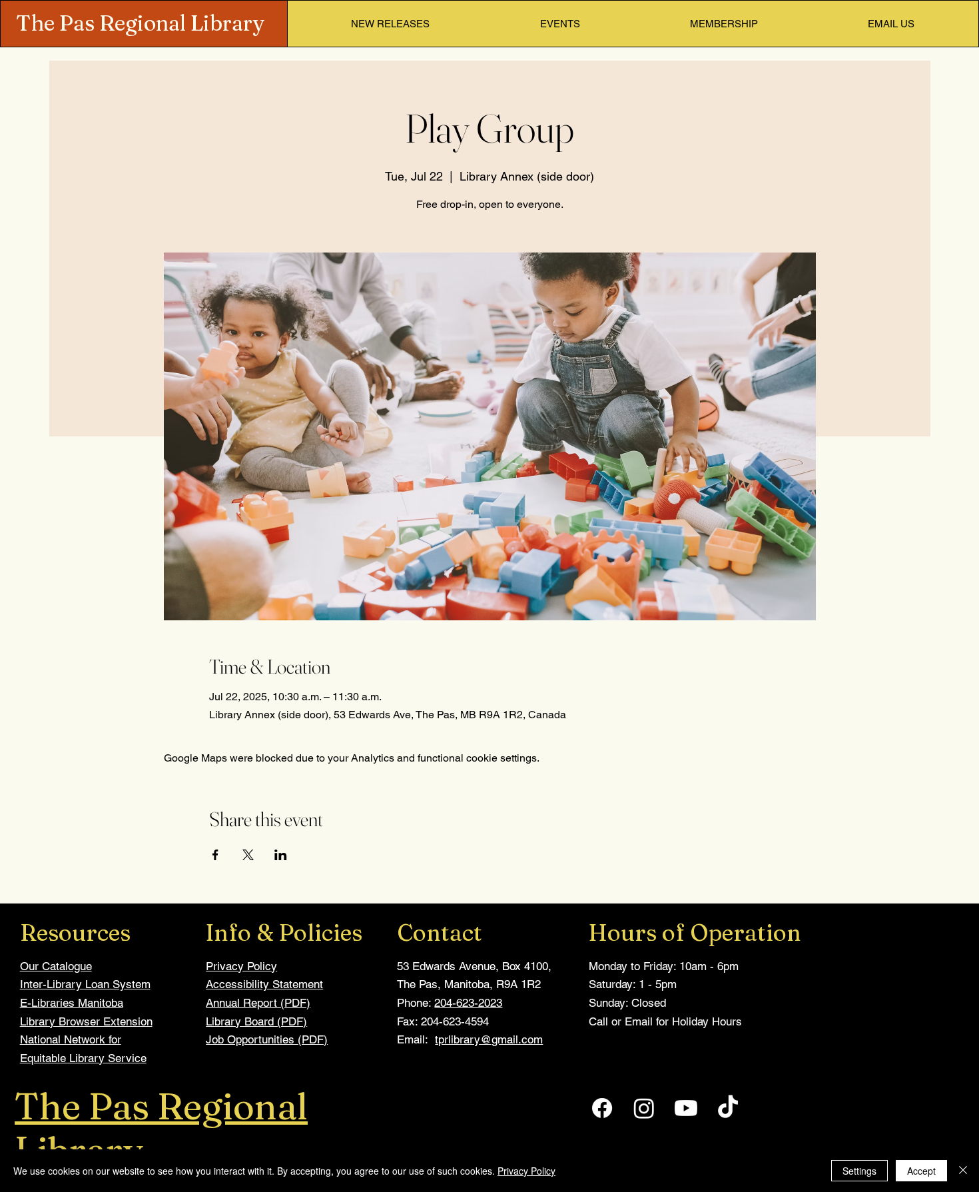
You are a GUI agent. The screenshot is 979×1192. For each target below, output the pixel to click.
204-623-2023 (468, 1002)
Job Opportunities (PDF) (267, 1039)
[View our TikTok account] (728, 1108)
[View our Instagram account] (644, 1108)
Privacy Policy (241, 966)
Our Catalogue (56, 966)
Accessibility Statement (264, 984)
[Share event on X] (248, 855)
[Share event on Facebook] (215, 855)
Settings (859, 1170)
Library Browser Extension (86, 1021)
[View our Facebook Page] (602, 1108)
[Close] (963, 1170)
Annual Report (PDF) (258, 1002)
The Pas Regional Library (140, 23)
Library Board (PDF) (256, 1021)
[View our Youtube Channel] (686, 1108)
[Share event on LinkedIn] (280, 855)
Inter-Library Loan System (85, 984)
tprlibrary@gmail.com (489, 1039)
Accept (921, 1170)
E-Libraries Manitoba (71, 1002)
